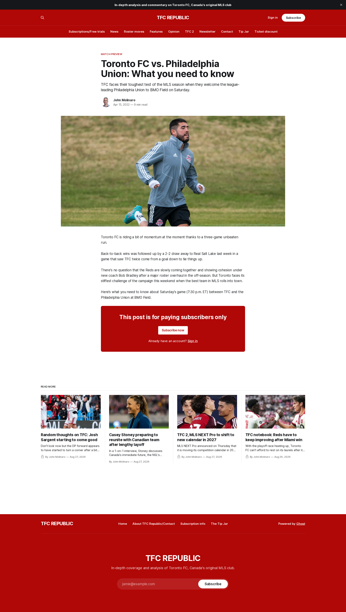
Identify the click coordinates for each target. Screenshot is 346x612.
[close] (341, 5)
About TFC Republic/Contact (154, 524)
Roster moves (134, 31)
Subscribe (293, 18)
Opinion (173, 31)
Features (156, 31)
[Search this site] (42, 17)
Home (122, 524)
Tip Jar (243, 31)
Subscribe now (173, 330)
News (114, 31)
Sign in (273, 17)
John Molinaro (124, 100)
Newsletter (207, 31)
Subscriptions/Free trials (87, 31)
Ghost (300, 524)
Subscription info (192, 524)
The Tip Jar (219, 524)
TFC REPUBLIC (173, 17)
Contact (227, 31)
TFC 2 (189, 31)
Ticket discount (266, 31)
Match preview (111, 54)
